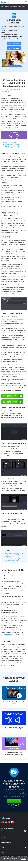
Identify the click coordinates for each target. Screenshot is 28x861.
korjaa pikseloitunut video (8, 634)
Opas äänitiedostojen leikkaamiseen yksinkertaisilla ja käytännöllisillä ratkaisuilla (14, 754)
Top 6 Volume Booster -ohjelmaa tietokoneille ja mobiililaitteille (14, 728)
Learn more (17, 859)
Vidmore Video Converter (14, 21)
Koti (2, 6)
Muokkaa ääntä (13, 6)
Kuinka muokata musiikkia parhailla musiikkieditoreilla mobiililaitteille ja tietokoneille (14, 555)
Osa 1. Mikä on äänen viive (10, 142)
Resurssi (7, 6)
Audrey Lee (6, 89)
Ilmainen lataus (15, 43)
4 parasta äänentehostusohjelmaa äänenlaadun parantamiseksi (13, 559)
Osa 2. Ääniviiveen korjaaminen (11, 144)
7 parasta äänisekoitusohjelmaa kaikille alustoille (14, 702)
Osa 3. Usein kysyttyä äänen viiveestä (12, 147)
